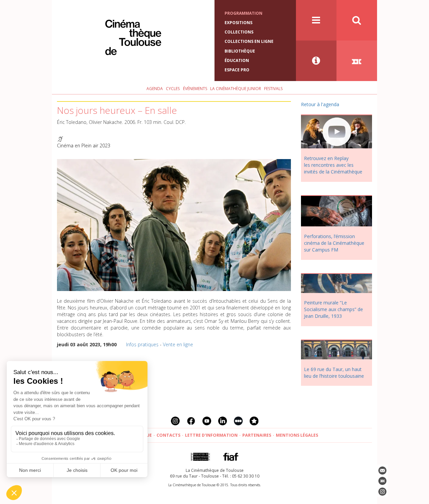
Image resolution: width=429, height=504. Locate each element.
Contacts (168, 435)
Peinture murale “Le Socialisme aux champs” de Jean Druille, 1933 (333, 309)
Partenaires (256, 435)
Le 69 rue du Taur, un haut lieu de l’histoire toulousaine (334, 372)
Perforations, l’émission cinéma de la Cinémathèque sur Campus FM (334, 243)
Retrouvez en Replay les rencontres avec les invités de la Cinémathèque (333, 165)
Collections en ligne (249, 41)
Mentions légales (297, 435)
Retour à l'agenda (320, 104)
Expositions (238, 22)
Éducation (237, 60)
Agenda (154, 88)
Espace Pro (237, 70)
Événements (195, 88)
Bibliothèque (240, 51)
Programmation (243, 13)
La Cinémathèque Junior (235, 88)
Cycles (173, 88)
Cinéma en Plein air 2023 (83, 145)
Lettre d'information (211, 435)
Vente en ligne (178, 344)
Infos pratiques (142, 344)
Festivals (273, 88)
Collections (239, 32)
